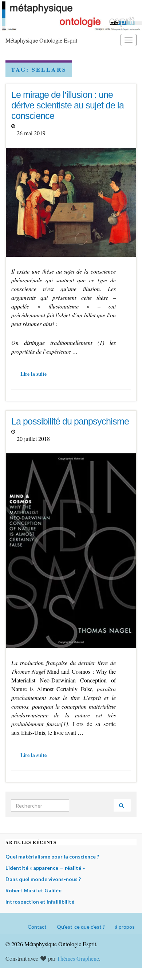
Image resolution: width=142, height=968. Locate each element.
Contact (37, 927)
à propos (125, 927)
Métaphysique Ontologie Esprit (41, 40)
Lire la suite (33, 374)
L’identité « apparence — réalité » (45, 868)
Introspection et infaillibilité (39, 902)
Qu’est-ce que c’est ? (81, 927)
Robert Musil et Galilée (33, 890)
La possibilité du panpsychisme (70, 421)
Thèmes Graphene (78, 958)
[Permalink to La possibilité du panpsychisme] (71, 549)
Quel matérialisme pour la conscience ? (52, 856)
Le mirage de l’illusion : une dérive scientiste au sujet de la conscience (67, 105)
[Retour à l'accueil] (71, 15)
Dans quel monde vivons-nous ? (43, 879)
